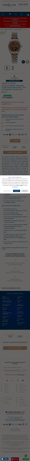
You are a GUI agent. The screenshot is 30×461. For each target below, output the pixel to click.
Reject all (25, 190)
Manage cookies (6, 190)
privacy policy (19, 185)
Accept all (16, 190)
